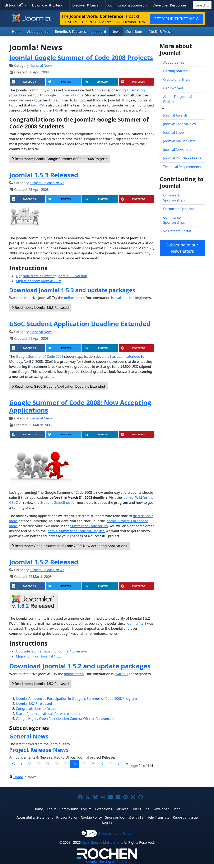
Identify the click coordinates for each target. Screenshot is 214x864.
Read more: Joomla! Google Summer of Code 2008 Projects (61, 158)
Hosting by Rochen (107, 861)
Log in (107, 822)
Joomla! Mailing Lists (179, 141)
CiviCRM (37, 105)
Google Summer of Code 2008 (39, 356)
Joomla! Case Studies (179, 124)
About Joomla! (38, 31)
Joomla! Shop (173, 132)
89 (30, 763)
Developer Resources (170, 5)
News (116, 31)
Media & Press (160, 31)
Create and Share (177, 79)
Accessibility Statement (35, 817)
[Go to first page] (13, 764)
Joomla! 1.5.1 (136, 623)
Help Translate (158, 817)
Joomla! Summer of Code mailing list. (76, 531)
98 (110, 763)
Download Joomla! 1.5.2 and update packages (79, 665)
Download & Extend (48, 5)
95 (83, 763)
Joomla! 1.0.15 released (34, 703)
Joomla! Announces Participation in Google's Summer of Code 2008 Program (76, 698)
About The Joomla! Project (177, 99)
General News (41, 65)
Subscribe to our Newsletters (182, 248)
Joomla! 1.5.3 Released (43, 174)
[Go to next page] (118, 764)
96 (92, 763)
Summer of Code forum (89, 526)
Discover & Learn (86, 5)
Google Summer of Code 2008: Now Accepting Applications (80, 406)
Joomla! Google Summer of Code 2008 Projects (81, 57)
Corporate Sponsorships (174, 198)
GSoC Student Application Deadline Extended (79, 323)
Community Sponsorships (174, 220)
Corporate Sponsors (179, 208)
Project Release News (47, 183)
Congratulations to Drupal (36, 708)
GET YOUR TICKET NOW (176, 19)
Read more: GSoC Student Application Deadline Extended (59, 386)
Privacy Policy (67, 817)
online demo (74, 297)
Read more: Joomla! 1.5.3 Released (41, 307)
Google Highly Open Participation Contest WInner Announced (65, 718)
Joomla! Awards (175, 115)
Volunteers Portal (177, 231)
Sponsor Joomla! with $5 (124, 817)
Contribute (134, 31)
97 (101, 763)
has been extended (125, 356)
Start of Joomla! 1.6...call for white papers (48, 713)
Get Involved (173, 88)
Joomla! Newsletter (178, 149)
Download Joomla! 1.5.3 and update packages (72, 290)
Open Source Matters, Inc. (102, 842)
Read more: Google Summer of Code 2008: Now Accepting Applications (70, 546)
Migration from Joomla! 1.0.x (38, 281)
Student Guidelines (55, 502)
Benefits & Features (70, 31)
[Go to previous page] (21, 764)
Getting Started (175, 71)
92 (57, 763)
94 (74, 763)
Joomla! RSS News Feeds (182, 158)
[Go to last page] (126, 764)
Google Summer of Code (63, 95)
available (121, 297)
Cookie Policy (91, 817)
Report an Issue (185, 817)
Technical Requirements (182, 166)
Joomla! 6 (99, 31)
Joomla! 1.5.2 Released (43, 562)
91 (48, 763)
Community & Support (126, 5)
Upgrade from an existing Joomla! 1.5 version (51, 276)
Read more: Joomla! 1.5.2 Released (41, 683)
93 (66, 763)
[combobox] (202, 5)
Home (17, 31)
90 (39, 763)
